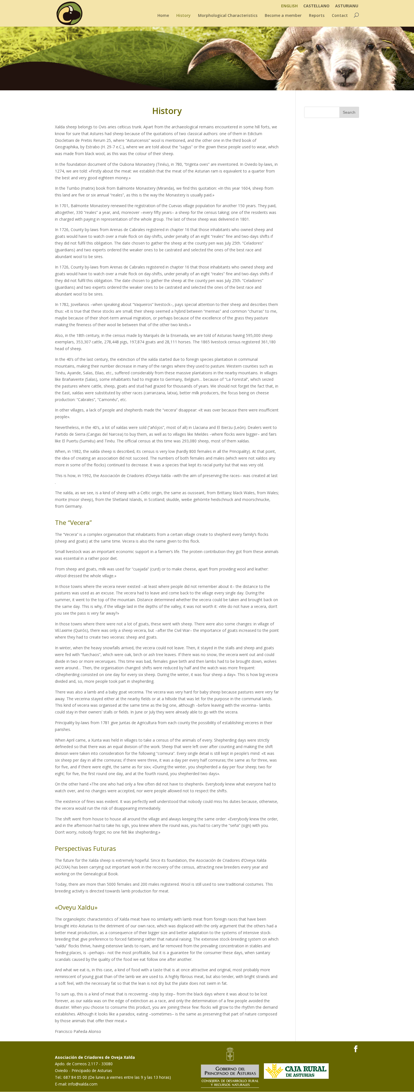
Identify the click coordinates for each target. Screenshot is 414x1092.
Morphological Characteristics (227, 16)
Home (163, 16)
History (183, 16)
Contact (340, 16)
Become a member (283, 16)
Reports (316, 16)
